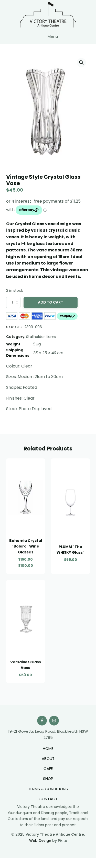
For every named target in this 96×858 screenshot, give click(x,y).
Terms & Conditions (48, 788)
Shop (48, 778)
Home (48, 748)
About (48, 758)
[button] (81, 62)
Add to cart (50, 302)
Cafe (48, 768)
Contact (48, 799)
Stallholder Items (41, 336)
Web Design (40, 840)
